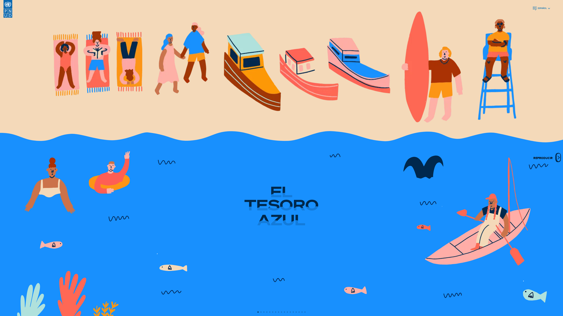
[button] (258, 312)
